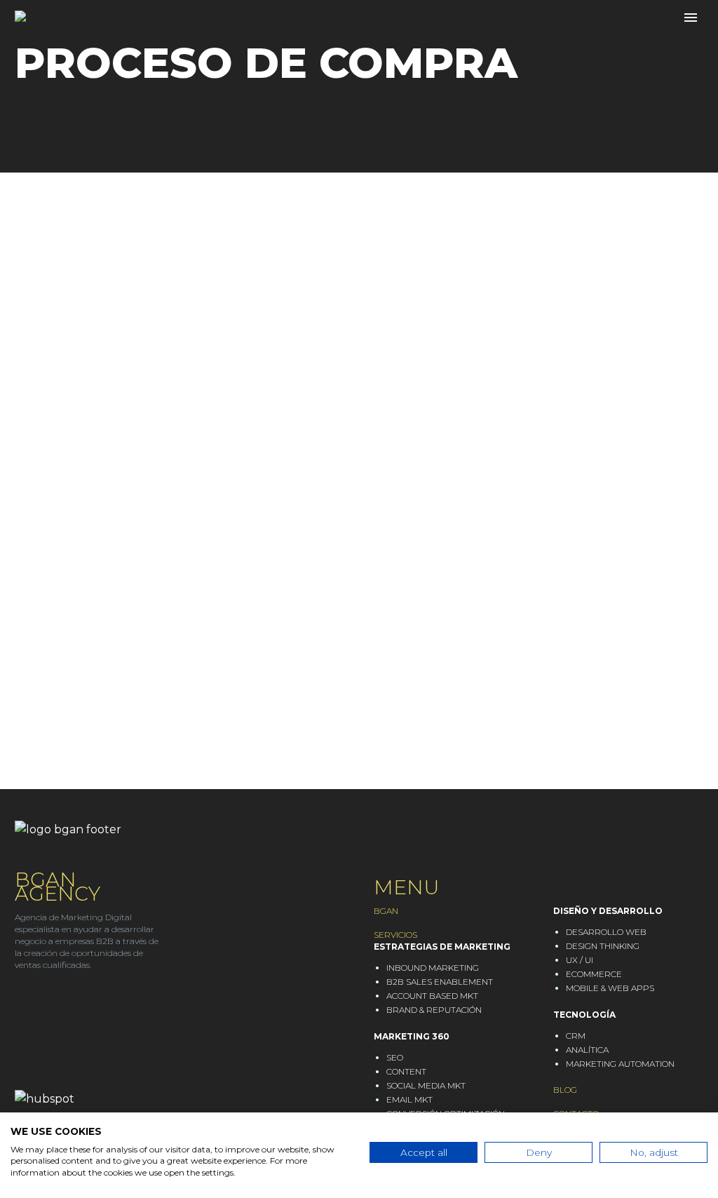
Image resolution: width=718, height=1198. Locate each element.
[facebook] (74, 1006)
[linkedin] (21, 1006)
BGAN (386, 911)
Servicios (190, 37)
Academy (374, 37)
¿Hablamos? (543, 37)
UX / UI (579, 960)
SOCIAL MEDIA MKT (426, 1085)
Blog (453, 37)
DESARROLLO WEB (606, 932)
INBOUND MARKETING (432, 967)
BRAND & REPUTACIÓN (434, 1009)
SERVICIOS (395, 934)
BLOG (565, 1089)
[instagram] (47, 1006)
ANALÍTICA (587, 1049)
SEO (394, 1057)
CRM (575, 1035)
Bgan (108, 37)
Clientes (283, 37)
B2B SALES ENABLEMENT (439, 981)
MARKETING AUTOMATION (620, 1063)
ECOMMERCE (594, 974)
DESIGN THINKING (602, 946)
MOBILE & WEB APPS (610, 988)
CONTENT (406, 1071)
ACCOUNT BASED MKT (432, 995)
